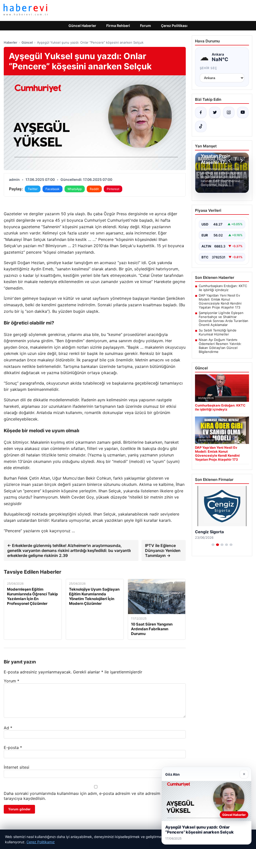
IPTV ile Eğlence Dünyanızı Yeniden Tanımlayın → (162, 550)
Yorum (11, 680)
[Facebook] (200, 112)
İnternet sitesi (16, 767)
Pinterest (113, 189)
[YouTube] (242, 112)
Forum (145, 25)
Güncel (27, 42)
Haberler (10, 42)
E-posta (13, 747)
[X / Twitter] (214, 112)
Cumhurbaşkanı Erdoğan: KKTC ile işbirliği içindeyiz (223, 288)
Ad (8, 727)
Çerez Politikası (174, 25)
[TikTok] (200, 126)
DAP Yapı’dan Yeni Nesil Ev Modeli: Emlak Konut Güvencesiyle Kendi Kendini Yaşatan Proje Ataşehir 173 (220, 301)
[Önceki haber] (230, 160)
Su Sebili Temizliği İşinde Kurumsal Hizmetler (217, 332)
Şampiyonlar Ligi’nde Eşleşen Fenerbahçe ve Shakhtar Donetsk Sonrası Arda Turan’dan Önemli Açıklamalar (223, 319)
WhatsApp (75, 189)
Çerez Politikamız (40, 842)
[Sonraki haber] (240, 160)
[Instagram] (228, 112)
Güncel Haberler (82, 25)
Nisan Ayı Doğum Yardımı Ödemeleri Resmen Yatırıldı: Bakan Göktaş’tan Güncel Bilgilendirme (220, 346)
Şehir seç (209, 68)
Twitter (33, 189)
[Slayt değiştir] (213, 544)
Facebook (53, 189)
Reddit (94, 189)
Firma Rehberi (118, 25)
